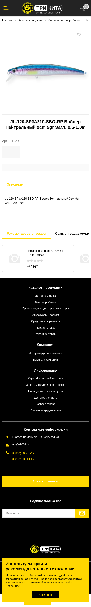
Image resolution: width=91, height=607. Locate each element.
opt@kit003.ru (20, 444)
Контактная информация (46, 429)
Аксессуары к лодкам (45, 314)
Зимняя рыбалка (45, 302)
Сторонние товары (46, 334)
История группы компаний (45, 353)
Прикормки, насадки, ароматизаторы (45, 308)
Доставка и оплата (45, 397)
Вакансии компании (45, 359)
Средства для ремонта (45, 321)
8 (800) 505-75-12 (23, 453)
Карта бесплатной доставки (45, 378)
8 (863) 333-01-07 (23, 459)
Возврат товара (45, 404)
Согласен (45, 594)
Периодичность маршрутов (45, 391)
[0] (82, 10)
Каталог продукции (45, 287)
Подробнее (13, 586)
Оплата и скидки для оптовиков (45, 384)
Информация (45, 370)
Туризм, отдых (46, 327)
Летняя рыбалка (45, 295)
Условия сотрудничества (45, 410)
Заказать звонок (45, 481)
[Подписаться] (82, 513)
